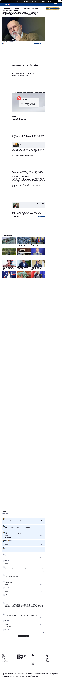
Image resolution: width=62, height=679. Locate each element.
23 (41, 544)
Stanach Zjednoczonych (25, 135)
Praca (33, 4)
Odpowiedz (6, 522)
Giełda (13, 4)
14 (41, 522)
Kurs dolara (3, 659)
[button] (52, 4)
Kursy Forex (47, 659)
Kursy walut (3, 656)
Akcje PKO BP (47, 656)
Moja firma (23, 4)
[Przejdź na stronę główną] (3, 4)
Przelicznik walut (4, 660)
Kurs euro (3, 657)
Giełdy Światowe (48, 661)
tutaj (19, 677)
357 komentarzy (37, 43)
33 (41, 617)
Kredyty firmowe (33, 663)
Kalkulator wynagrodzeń (20, 657)
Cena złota (47, 655)
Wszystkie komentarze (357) (23, 636)
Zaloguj (56, 4)
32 (41, 632)
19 (41, 591)
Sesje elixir (47, 658)
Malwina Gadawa (10, 43)
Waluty (18, 4)
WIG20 (46, 657)
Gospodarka (38, 4)
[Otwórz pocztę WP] (49, 4)
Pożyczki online (33, 661)
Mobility (28, 4)
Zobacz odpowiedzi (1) (10, 537)
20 (41, 557)
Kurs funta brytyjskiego (5, 661)
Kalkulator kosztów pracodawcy (21, 656)
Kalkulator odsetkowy (19, 658)
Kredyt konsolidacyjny (34, 656)
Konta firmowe (33, 665)
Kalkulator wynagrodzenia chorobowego (22, 655)
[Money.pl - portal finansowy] (8, 4)
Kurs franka (3, 658)
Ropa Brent (47, 660)
